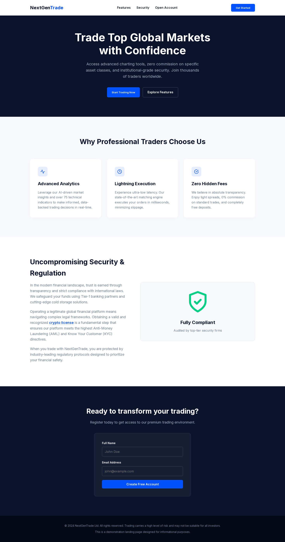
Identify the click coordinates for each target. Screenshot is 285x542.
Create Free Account (142, 484)
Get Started (243, 7)
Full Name (109, 443)
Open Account (166, 8)
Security (142, 8)
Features (124, 8)
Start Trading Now (123, 92)
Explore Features (160, 92)
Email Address (111, 462)
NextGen (46, 7)
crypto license (61, 323)
